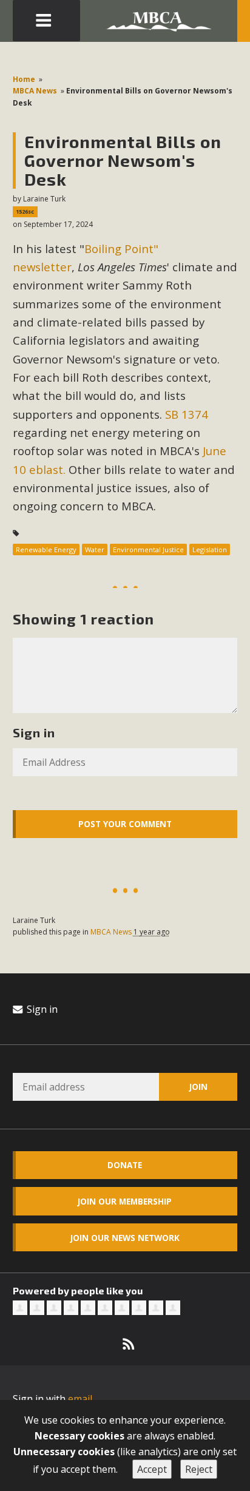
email (80, 1398)
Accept (152, 1469)
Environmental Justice (148, 549)
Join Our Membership (125, 1201)
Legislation (209, 549)
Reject (198, 1469)
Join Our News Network (125, 1237)
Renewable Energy (46, 549)
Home (24, 79)
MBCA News (35, 91)
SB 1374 (186, 414)
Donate (124, 1165)
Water (94, 549)
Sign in (41, 1009)
